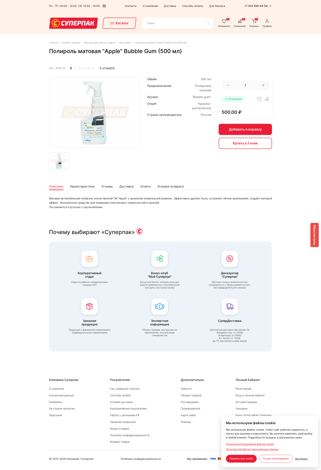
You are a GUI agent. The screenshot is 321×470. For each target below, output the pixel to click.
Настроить (301, 458)
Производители (190, 408)
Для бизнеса (217, 5)
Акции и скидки (119, 428)
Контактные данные (61, 395)
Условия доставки (121, 402)
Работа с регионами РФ (125, 415)
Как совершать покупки (125, 388)
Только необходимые (276, 458)
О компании (150, 5)
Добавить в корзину (245, 129)
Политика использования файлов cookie (250, 444)
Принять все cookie (241, 458)
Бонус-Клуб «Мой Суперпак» (254, 415)
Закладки (241, 408)
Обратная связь (314, 235)
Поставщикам (189, 402)
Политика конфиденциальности (129, 435)
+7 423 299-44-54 (256, 5)
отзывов (107, 68)
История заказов (246, 402)
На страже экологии (61, 408)
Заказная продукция (123, 421)
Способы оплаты (192, 5)
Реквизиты (55, 402)
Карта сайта (188, 415)
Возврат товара (119, 441)
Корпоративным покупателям (128, 408)
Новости (186, 388)
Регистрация (244, 388)
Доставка (170, 5)
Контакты (131, 5)
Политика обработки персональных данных (252, 449)
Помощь (186, 421)
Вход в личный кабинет (250, 395)
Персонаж (55, 415)
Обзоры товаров (191, 395)
